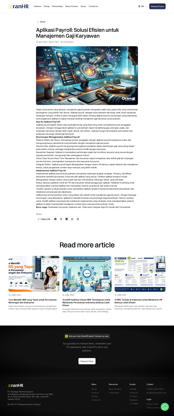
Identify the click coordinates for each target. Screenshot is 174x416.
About (83, 6)
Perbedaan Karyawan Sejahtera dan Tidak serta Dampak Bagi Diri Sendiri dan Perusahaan (89, 207)
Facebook (134, 393)
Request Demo (157, 6)
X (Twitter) (134, 404)
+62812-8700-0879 (155, 389)
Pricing (46, 6)
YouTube (133, 396)
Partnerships (57, 6)
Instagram (134, 400)
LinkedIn (133, 389)
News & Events (71, 6)
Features (37, 6)
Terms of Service (154, 408)
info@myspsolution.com (156, 393)
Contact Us (93, 6)
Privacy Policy (152, 404)
